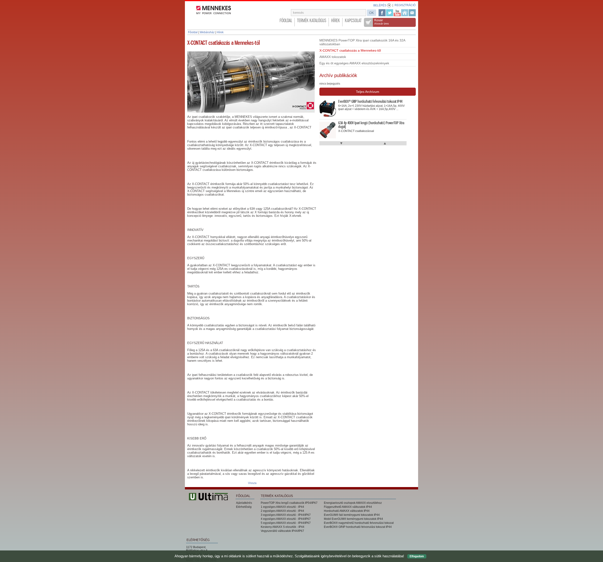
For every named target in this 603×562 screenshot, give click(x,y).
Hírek (335, 21)
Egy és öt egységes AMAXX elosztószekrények (354, 63)
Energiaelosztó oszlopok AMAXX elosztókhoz (353, 502)
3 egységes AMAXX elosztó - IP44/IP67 (286, 514)
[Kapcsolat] (412, 12)
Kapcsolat (353, 21)
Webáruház (207, 32)
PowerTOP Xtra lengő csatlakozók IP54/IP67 (289, 502)
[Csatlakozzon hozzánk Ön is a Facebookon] (382, 12)
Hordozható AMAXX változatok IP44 (347, 510)
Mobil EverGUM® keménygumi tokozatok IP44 (353, 518)
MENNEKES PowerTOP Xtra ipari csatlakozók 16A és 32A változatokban (362, 42)
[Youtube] (397, 12)
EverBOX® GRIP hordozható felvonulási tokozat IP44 (358, 526)
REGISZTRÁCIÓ (405, 5)
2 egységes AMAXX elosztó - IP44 (282, 510)
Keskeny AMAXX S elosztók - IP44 (282, 526)
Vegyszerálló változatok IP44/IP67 (282, 530)
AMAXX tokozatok (332, 57)
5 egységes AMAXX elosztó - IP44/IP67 (286, 522)
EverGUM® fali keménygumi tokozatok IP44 (352, 514)
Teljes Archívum (367, 92)
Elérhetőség (244, 506)
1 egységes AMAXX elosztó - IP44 (282, 506)
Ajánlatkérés (244, 502)
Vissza (252, 483)
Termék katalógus (311, 21)
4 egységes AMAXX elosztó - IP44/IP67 (286, 518)
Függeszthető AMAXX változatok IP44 (348, 506)
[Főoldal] (404, 12)
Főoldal (286, 21)
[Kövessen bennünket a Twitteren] (389, 12)
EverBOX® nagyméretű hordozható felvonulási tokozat (359, 522)
